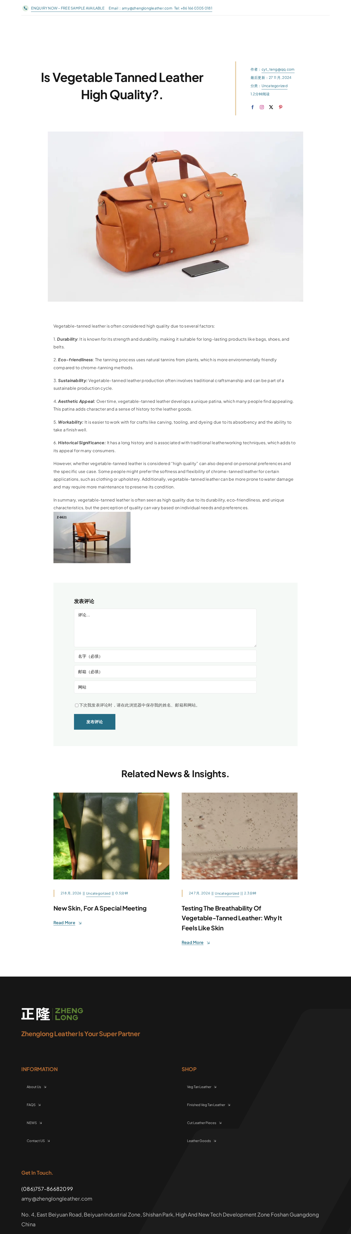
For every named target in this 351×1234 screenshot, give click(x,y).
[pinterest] (281, 107)
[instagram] (262, 107)
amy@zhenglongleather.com (147, 8)
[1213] (111, 794)
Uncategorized (275, 85)
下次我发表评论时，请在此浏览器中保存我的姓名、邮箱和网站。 (139, 705)
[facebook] (253, 107)
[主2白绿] (52, 1009)
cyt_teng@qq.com (278, 69)
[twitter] (271, 107)
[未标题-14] (240, 794)
